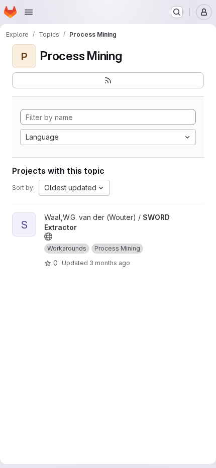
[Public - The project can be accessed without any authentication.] (48, 236)
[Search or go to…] (177, 12)
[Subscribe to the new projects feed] (108, 80)
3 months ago (109, 263)
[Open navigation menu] (29, 12)
